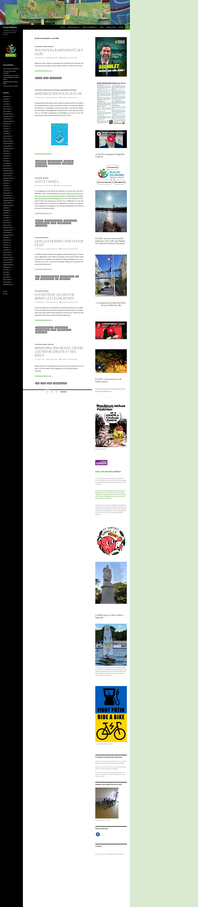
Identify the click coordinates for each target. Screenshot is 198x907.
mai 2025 (5, 128)
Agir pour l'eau (48, 90)
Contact (121, 27)
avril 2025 (6, 131)
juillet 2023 (6, 180)
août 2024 (6, 151)
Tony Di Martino (41, 225)
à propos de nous (73, 27)
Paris (49, 383)
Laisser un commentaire (69, 58)
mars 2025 (6, 133)
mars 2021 (6, 250)
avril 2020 (6, 274)
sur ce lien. (114, 769)
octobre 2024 (7, 146)
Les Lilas (38, 78)
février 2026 (6, 109)
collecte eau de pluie (55, 161)
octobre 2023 (7, 175)
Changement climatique (68, 90)
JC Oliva (50, 185)
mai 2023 (5, 185)
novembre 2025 (7, 116)
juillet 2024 (6, 153)
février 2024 (6, 166)
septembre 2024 (7, 148)
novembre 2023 (7, 173)
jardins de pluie (68, 163)
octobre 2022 (7, 203)
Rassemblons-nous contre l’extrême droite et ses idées (59, 351)
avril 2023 (6, 188)
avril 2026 (6, 104)
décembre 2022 (7, 198)
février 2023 (6, 193)
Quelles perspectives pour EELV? (59, 243)
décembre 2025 (7, 114)
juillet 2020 (6, 267)
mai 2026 (5, 101)
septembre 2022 (7, 205)
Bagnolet (39, 220)
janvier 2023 (6, 195)
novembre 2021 (7, 230)
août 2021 (6, 237)
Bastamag (66, 315)
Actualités (38, 46)
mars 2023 (6, 190)
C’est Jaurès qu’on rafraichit (10, 86)
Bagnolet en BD (111, 27)
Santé (46, 78)
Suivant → (64, 392)
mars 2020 (6, 277)
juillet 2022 (6, 210)
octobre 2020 (7, 262)
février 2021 (6, 252)
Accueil (62, 27)
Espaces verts (69, 161)
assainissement (41, 161)
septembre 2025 (7, 121)
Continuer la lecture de (44, 71)
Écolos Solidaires (10, 27)
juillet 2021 (6, 240)
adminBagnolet (52, 58)
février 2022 (6, 222)
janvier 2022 (6, 225)
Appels (102, 27)
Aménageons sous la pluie (58, 93)
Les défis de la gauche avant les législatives (55, 296)
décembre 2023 (7, 170)
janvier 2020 (6, 282)
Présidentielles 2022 (64, 223)
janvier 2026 (6, 111)
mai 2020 (5, 272)
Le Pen (53, 223)
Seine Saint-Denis (56, 78)
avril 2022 (6, 217)
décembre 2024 (7, 141)
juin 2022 (5, 213)
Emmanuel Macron (70, 220)
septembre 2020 (7, 264)
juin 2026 (5, 99)
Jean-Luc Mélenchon (42, 223)
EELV (37, 276)
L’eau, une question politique (108, 471)
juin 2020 (5, 269)
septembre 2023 (7, 178)
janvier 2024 (6, 168)
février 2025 (6, 136)
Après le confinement (89, 27)
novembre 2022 (7, 200)
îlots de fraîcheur (54, 163)
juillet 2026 (6, 96)
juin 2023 (5, 183)
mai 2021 (5, 245)
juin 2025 (5, 126)
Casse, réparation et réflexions (11, 68)
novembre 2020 (7, 260)
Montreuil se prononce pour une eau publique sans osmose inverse (11, 77)
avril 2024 (6, 161)
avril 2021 (6, 247)
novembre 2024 (7, 143)
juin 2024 (5, 156)
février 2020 (6, 279)
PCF (37, 279)
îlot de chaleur (41, 163)
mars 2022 (6, 220)
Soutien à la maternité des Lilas (59, 52)
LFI (77, 276)
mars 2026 (6, 106)
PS (57, 279)
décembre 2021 (7, 227)
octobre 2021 (7, 232)
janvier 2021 (6, 255)
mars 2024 (6, 163)
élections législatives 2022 (53, 220)
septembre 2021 (7, 235)
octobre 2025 (7, 119)
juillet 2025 (6, 123)
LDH (37, 383)
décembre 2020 (7, 257)
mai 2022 (5, 215)
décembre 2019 (7, 284)
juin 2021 (5, 242)
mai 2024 (5, 158)
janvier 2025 (6, 138)
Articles (51, 46)
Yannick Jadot (65, 279)
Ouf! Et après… (48, 181)
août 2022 (6, 208)
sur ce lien (120, 763)
